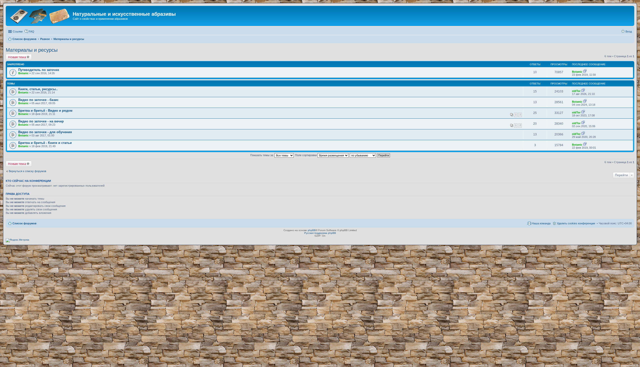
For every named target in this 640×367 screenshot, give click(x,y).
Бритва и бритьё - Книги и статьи (45, 143)
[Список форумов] (40, 15)
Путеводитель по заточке (38, 70)
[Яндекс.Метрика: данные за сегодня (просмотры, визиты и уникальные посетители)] (17, 240)
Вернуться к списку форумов (27, 171)
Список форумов (24, 223)
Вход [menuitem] (629, 31)
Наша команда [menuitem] (541, 223)
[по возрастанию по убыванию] (363, 155)
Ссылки (17, 31)
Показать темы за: (262, 155)
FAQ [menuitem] (31, 31)
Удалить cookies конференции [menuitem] (576, 223)
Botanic (23, 73)
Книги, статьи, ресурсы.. (38, 89)
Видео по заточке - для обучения (45, 132)
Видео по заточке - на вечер (41, 121)
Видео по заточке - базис (38, 100)
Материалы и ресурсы (32, 50)
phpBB (312, 230)
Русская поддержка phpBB (320, 233)
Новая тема (17, 57)
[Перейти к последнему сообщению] (585, 71)
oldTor (576, 90)
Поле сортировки (306, 155)
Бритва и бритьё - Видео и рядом (45, 110)
